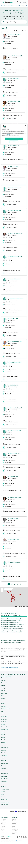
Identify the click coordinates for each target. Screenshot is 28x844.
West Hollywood (5, 802)
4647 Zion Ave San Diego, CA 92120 (10, 247)
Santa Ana (3, 771)
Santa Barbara (4, 773)
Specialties (10, 5)
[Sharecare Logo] (9, 2)
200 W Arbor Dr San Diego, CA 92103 (10, 92)
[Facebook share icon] (18, 837)
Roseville (3, 753)
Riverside (3, 750)
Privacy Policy (8, 134)
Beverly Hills (4, 688)
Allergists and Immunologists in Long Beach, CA (12, 624)
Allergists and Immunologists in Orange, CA (11, 618)
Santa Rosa (4, 781)
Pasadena (3, 742)
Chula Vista (4, 693)
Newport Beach (4, 729)
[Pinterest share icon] (26, 837)
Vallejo (2, 794)
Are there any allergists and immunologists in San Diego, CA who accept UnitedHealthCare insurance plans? (13, 656)
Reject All (9, 138)
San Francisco (4, 763)
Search (17, 2)
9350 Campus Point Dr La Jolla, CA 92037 (11, 530)
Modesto (3, 724)
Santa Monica (4, 778)
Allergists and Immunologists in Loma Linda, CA (12, 628)
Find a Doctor (4, 5)
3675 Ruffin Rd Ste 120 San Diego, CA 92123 (12, 309)
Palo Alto (3, 740)
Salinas (3, 758)
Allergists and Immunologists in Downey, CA (11, 632)
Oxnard (3, 737)
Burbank (3, 690)
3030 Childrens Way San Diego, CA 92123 (11, 201)
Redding (3, 745)
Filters (4, 28)
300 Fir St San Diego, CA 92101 (9, 399)
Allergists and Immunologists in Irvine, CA (11, 622)
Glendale (3, 706)
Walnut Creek (4, 799)
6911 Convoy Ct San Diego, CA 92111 (10, 332)
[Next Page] (20, 584)
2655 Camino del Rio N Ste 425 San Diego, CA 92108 (14, 69)
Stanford (3, 784)
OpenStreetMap (21, 606)
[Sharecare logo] (14, 836)
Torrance (3, 791)
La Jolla (3, 714)
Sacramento (4, 755)
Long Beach (4, 719)
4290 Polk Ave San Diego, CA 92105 (10, 376)
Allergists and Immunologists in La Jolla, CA (11, 620)
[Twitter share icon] (24, 837)
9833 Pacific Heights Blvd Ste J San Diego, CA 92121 (14, 159)
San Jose (3, 765)
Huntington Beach (5, 708)
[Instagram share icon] (20, 837)
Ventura (3, 797)
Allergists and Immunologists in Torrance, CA (11, 626)
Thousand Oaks (5, 789)
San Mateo (3, 768)
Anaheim (3, 680)
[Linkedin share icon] (22, 837)
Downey (3, 695)
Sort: (19, 30)
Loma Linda (4, 716)
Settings (14, 141)
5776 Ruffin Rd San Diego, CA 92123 (10, 224)
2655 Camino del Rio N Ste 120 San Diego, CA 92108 (14, 553)
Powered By (12, 811)
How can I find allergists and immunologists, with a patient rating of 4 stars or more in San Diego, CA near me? (13, 650)
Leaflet (16, 606)
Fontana (3, 698)
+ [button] (1, 589)
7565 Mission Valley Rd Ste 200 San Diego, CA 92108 (14, 511)
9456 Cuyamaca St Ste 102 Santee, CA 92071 (12, 115)
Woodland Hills (4, 804)
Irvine (2, 711)
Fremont (3, 701)
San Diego (3, 760)
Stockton (3, 786)
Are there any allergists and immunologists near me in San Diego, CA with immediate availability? (13, 662)
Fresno (2, 703)
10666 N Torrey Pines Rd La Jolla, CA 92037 (12, 490)
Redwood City (4, 747)
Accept (18, 138)
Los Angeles (4, 721)
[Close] (25, 125)
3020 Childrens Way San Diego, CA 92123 (11, 576)
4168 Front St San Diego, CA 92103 (10, 48)
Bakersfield (4, 683)
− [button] (1, 591)
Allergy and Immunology (19, 5)
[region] (14, 134)
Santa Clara (4, 776)
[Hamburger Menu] (3, 2)
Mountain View (4, 727)
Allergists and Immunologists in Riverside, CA (11, 630)
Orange (3, 734)
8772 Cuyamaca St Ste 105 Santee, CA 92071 (12, 291)
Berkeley (3, 685)
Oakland (3, 732)
